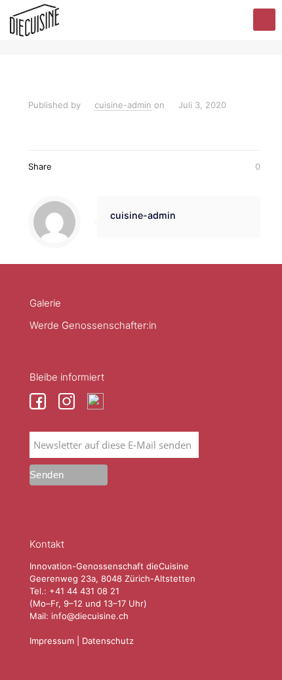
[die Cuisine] (34, 19)
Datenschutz (108, 640)
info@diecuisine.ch (90, 616)
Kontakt (47, 544)
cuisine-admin (122, 105)
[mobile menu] (264, 20)
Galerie (45, 303)
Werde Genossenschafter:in (93, 325)
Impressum (52, 640)
